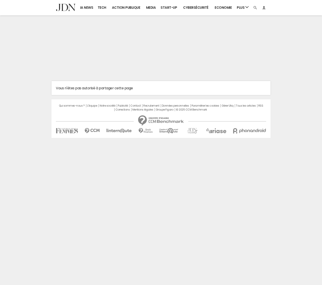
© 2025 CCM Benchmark (191, 109)
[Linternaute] (119, 131)
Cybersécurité (196, 7)
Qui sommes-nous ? (72, 105)
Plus (241, 7)
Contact (135, 105)
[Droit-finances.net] (145, 131)
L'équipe (92, 105)
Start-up (169, 7)
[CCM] (92, 131)
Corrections (122, 109)
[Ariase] (216, 130)
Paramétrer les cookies (205, 105)
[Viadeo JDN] (192, 131)
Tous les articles (246, 105)
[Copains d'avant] (169, 131)
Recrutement (151, 105)
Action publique (126, 7)
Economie (223, 7)
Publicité (123, 105)
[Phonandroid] (249, 131)
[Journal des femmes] (67, 131)
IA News (86, 7)
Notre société (107, 105)
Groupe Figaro (164, 109)
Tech (102, 7)
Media (151, 7)
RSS (260, 105)
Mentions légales (142, 109)
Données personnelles (175, 105)
